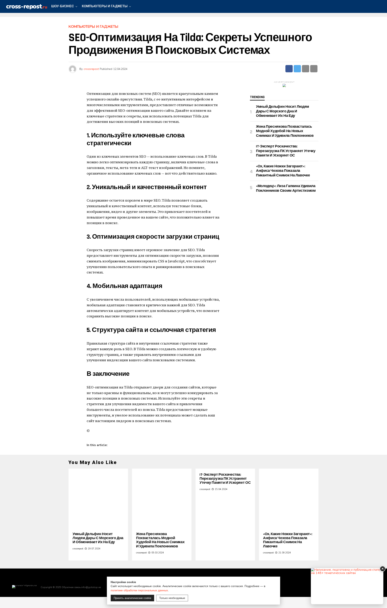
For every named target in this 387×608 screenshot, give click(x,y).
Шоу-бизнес (62, 6)
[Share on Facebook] (289, 68)
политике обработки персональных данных (139, 590)
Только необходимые (172, 598)
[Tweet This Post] (297, 68)
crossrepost (91, 69)
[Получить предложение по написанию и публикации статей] (347, 586)
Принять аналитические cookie (132, 598)
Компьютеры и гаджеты (105, 6)
